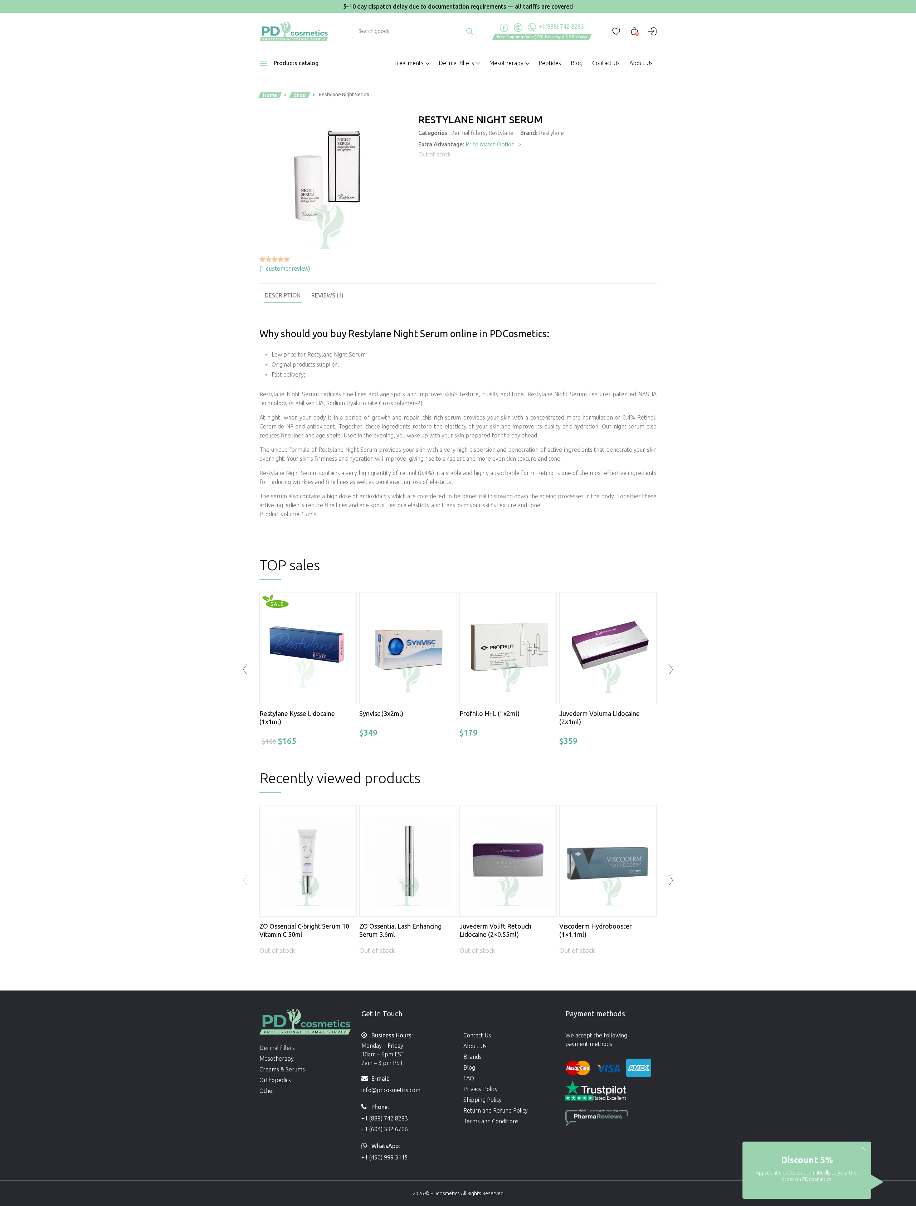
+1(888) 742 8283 (560, 26)
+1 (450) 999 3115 (384, 1157)
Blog (577, 63)
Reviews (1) (327, 295)
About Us (641, 63)
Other (267, 1091)
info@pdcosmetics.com (390, 1090)
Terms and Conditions (490, 1121)
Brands (472, 1057)
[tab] (282, 295)
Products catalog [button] (296, 63)
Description (283, 295)
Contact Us (606, 63)
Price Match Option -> (493, 144)
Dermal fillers (468, 133)
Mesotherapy (276, 1058)
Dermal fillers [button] (456, 63)
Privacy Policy (480, 1089)
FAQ (468, 1078)
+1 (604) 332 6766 (384, 1129)
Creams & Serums (282, 1069)
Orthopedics (275, 1080)
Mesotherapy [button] (506, 63)
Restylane (500, 133)
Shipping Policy (482, 1099)
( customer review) (284, 268)
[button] (670, 880)
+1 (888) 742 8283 (384, 1118)
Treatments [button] (408, 63)
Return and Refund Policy (495, 1110)
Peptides (550, 63)
